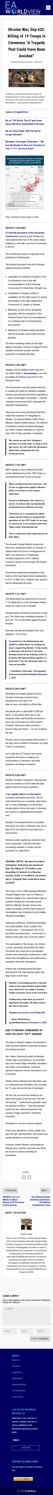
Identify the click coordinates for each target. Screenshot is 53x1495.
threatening (30, 373)
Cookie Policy (17, 1397)
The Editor (16, 1366)
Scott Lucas (23, 62)
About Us (15, 1360)
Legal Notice (17, 1372)
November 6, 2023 (38, 1022)
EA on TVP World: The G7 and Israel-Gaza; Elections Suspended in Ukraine (24, 122)
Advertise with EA (19, 1384)
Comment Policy (18, 1390)
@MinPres (14, 644)
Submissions (17, 1378)
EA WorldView (30, 1491)
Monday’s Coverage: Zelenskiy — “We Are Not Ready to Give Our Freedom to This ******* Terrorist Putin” (25, 145)
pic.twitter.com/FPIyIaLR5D (32, 1012)
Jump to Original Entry (16, 112)
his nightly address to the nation (24, 794)
